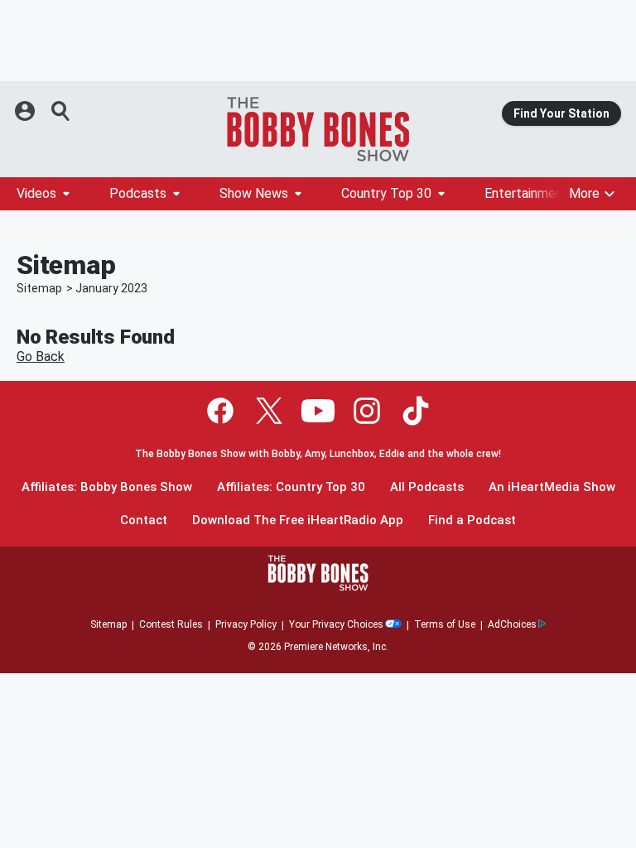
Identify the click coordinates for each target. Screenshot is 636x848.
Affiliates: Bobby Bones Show (107, 487)
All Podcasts (427, 487)
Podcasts (137, 193)
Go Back (41, 356)
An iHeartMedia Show (552, 487)
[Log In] (26, 111)
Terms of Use (444, 624)
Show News (253, 193)
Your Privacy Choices (336, 624)
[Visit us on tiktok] (415, 410)
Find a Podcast (472, 520)
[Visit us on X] (269, 410)
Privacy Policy (246, 624)
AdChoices (512, 624)
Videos (36, 193)
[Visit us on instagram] (366, 410)
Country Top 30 (386, 193)
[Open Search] (61, 111)
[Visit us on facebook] (220, 410)
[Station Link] (318, 129)
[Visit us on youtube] (318, 410)
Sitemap (39, 288)
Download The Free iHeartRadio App (297, 520)
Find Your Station (561, 113)
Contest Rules (171, 624)
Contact (143, 520)
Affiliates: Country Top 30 (291, 487)
